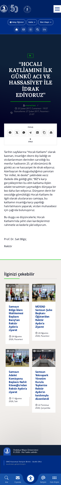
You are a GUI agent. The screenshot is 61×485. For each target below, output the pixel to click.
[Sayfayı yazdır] (51, 132)
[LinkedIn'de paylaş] (37, 132)
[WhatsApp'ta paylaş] (24, 132)
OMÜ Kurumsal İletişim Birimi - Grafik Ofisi (24, 461)
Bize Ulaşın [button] (44, 22)
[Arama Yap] (37, 29)
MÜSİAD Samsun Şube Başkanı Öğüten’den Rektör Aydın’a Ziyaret (43, 317)
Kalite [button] (30, 22)
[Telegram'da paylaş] (30, 132)
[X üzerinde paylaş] (17, 132)
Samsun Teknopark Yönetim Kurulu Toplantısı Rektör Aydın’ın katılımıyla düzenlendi (42, 385)
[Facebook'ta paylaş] (10, 132)
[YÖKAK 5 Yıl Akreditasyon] (32, 9)
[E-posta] (23, 29)
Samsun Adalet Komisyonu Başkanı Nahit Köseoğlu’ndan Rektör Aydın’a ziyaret (18, 382)
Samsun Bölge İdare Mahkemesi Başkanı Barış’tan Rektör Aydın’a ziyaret (16, 318)
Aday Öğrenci (18, 22)
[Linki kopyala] (44, 132)
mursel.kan (31, 105)
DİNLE (30, 142)
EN (44, 29)
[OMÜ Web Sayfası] (9, 9)
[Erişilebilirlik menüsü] (31, 478)
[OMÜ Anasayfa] (16, 29)
